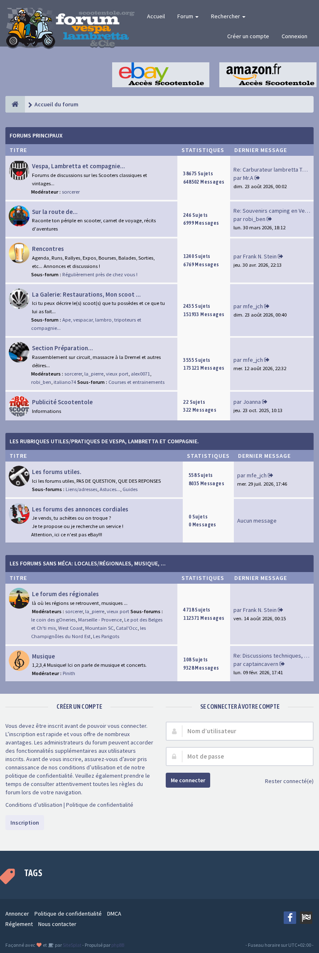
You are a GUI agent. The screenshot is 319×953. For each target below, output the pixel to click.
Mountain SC (99, 628)
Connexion (294, 36)
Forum (185, 16)
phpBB (117, 945)
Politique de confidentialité (99, 804)
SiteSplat (71, 945)
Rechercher (226, 16)
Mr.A (248, 178)
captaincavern (260, 664)
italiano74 (65, 382)
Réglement (19, 924)
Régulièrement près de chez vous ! (99, 274)
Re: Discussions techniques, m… (273, 655)
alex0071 (140, 374)
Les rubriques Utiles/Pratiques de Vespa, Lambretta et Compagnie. (104, 441)
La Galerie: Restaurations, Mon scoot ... (86, 294)
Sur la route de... (55, 212)
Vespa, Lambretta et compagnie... (78, 166)
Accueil (156, 16)
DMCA (114, 913)
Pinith (69, 673)
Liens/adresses (81, 489)
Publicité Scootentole (62, 402)
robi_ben (254, 219)
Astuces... (110, 489)
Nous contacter (57, 924)
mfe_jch (253, 306)
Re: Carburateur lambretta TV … (272, 169)
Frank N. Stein (260, 256)
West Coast (70, 628)
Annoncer (17, 913)
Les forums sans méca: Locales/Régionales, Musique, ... (88, 563)
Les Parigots (106, 636)
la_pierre (93, 374)
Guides (130, 489)
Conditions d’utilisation (33, 804)
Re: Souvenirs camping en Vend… (275, 210)
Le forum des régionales (65, 594)
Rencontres (48, 249)
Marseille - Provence (100, 620)
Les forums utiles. (56, 472)
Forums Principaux (36, 135)
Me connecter (188, 780)
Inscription (24, 822)
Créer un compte (248, 36)
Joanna (252, 401)
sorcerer (71, 192)
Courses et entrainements (136, 382)
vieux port (117, 374)
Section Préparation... (62, 348)
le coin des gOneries (53, 620)
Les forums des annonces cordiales (80, 509)
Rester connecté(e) (289, 781)
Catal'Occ (126, 628)
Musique (43, 656)
